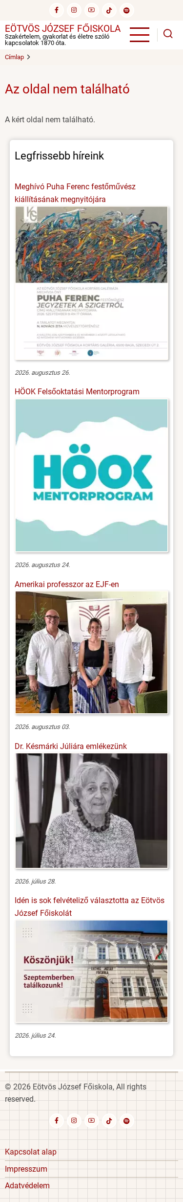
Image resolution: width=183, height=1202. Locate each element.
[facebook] (56, 10)
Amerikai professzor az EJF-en (67, 584)
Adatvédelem (27, 1185)
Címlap (14, 57)
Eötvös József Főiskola (63, 28)
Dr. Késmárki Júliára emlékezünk (71, 746)
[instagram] (74, 10)
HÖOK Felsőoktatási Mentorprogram (77, 391)
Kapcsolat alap (31, 1152)
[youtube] (91, 10)
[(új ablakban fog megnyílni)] (109, 10)
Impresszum (26, 1169)
